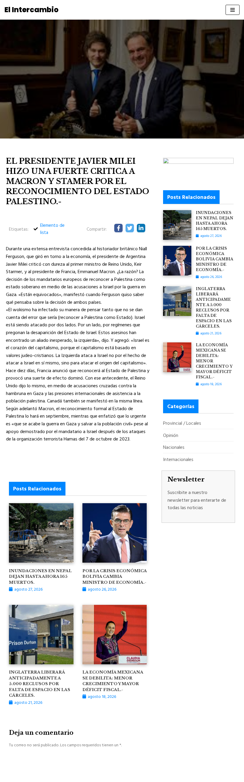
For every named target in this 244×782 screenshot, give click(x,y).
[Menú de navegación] (233, 10)
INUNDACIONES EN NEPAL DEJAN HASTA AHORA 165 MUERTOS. (40, 576)
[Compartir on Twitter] (130, 228)
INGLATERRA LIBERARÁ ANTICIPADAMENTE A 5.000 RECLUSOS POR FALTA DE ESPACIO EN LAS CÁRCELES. (39, 684)
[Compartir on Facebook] (118, 228)
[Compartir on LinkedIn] (141, 228)
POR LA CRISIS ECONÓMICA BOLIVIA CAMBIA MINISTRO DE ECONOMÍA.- (114, 576)
